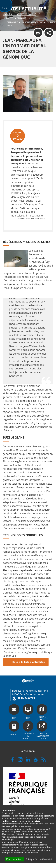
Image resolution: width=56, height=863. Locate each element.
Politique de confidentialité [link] (39, 859)
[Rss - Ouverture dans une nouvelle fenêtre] (43, 761)
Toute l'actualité (16, 18)
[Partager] (49, 33)
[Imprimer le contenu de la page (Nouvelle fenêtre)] (38, 33)
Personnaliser (14, 859)
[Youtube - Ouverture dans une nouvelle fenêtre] (35, 761)
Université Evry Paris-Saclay (19, 13)
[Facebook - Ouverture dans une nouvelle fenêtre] (12, 761)
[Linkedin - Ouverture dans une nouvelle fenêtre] (28, 761)
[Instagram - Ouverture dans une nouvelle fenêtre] (20, 761)
